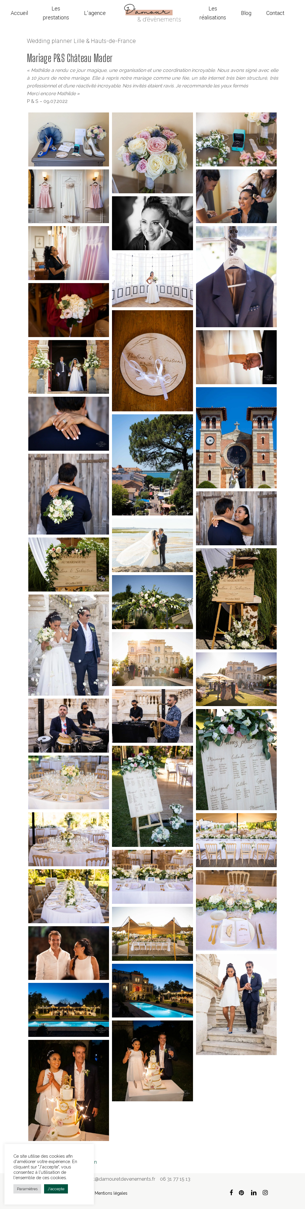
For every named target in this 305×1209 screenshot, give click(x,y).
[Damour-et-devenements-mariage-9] (152, 280)
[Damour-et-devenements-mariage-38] (68, 953)
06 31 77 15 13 (175, 1179)
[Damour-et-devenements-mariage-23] (68, 645)
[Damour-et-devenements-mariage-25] (236, 679)
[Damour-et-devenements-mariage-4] (68, 196)
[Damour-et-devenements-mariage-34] (68, 896)
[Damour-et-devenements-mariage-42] (152, 1060)
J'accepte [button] (56, 1189)
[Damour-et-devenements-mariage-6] (152, 223)
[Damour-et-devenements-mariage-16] (68, 494)
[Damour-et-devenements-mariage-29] (152, 796)
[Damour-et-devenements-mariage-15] (152, 464)
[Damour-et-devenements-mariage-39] (152, 991)
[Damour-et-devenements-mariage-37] (236, 1004)
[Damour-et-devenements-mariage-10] (68, 310)
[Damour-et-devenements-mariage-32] (236, 840)
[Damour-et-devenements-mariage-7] (68, 253)
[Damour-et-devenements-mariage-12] (236, 357)
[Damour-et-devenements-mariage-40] (68, 1010)
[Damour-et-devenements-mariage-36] (152, 934)
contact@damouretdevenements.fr (116, 1179)
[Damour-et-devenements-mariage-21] (236, 598)
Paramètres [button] (27, 1189)
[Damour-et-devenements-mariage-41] (68, 1090)
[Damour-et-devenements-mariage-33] (152, 877)
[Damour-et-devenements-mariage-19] (152, 545)
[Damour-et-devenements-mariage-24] (152, 659)
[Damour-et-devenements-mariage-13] (68, 367)
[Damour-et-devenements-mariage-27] (68, 726)
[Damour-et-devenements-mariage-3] (236, 139)
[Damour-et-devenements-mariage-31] (68, 839)
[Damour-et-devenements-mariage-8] (236, 276)
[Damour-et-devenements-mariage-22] (152, 602)
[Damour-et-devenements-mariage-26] (152, 716)
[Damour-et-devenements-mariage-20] (68, 565)
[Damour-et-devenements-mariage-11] (152, 360)
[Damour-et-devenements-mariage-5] (236, 196)
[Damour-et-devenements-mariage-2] (152, 152)
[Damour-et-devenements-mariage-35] (236, 910)
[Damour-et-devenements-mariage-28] (236, 759)
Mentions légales (111, 1193)
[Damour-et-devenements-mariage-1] (68, 139)
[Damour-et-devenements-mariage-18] (68, 424)
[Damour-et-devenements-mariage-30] (68, 783)
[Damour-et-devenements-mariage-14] (236, 437)
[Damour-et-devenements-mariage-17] (236, 518)
